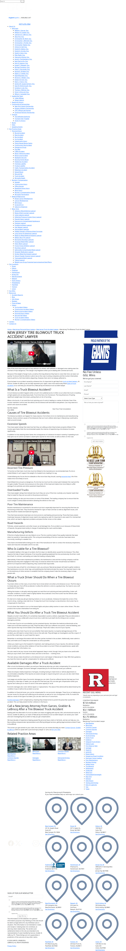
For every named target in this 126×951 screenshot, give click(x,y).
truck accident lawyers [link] (70, 381)
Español (16, 18)
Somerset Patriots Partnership (24, 112)
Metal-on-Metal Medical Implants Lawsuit (28, 235)
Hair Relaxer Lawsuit (21, 227)
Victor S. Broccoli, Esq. (22, 92)
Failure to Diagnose (21, 207)
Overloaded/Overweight (93, 775)
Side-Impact (89, 781)
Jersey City (15, 274)
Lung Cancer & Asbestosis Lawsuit (26, 233)
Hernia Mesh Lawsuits (22, 229)
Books (14, 123)
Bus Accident (19, 137)
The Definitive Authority (22, 117)
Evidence (88, 740)
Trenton (14, 287)
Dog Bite (17, 149)
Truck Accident (19, 176)
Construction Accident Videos (24, 309)
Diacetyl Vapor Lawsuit (22, 219)
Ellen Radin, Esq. (20, 55)
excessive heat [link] (66, 476)
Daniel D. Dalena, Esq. (22, 49)
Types (87, 789)
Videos (14, 305)
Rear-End (89, 777)
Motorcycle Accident (21, 156)
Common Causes (91, 727)
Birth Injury (18, 203)
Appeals (17, 182)
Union (14, 289)
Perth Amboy (16, 281)
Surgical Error (19, 205)
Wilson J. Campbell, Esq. (22, 94)
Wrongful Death (20, 178)
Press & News (16, 303)
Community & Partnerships (21, 104)
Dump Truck (90, 738)
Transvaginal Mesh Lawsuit (23, 258)
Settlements (89, 768)
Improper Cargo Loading (94, 758)
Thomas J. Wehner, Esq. (22, 90)
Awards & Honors (17, 102)
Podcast (14, 115)
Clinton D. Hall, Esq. (21, 47)
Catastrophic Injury (21, 141)
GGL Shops (15, 299)
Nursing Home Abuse (22, 160)
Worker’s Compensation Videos (25, 320)
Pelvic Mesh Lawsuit (21, 244)
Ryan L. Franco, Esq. (21, 82)
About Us (12, 26)
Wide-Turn (89, 772)
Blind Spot (89, 725)
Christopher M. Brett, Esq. (23, 39)
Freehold (15, 270)
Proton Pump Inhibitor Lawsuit (25, 246)
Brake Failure (90, 754)
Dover (14, 266)
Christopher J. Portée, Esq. (23, 43)
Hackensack (16, 272)
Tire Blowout (90, 766)
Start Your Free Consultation (62, 409)
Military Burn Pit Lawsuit (22, 238)
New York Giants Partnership (24, 106)
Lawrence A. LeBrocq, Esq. (23, 35)
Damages (89, 731)
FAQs (13, 125)
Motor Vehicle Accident (22, 153)
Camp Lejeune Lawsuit (22, 215)
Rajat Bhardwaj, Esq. (21, 76)
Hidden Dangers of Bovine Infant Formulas (28, 231)
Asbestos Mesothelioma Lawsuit (25, 211)
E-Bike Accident (20, 151)
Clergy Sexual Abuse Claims (23, 143)
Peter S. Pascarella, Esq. (22, 69)
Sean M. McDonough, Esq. (23, 86)
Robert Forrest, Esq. (21, 80)
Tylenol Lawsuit (20, 260)
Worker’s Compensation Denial (25, 192)
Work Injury (18, 190)
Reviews (14, 301)
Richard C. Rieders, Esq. (22, 78)
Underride (89, 770)
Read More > (11, 756)
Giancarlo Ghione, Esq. (22, 57)
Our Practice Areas (15, 129)
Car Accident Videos (21, 307)
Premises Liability (20, 164)
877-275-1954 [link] (56, 730)
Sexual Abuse (19, 172)
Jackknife (88, 752)
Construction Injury (21, 184)
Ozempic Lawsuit (20, 223)
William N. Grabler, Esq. (22, 32)
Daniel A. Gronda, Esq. (22, 51)
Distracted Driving (91, 734)
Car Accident (19, 139)
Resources (12, 293)
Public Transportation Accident (25, 168)
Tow (87, 787)
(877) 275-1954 (24, 24)
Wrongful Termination (22, 194)
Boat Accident (19, 135)
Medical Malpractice (18, 197)
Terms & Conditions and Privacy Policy (101, 438)
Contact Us (12, 324)
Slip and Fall (18, 174)
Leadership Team (17, 96)
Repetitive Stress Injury (22, 188)
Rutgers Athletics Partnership (24, 108)
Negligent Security (21, 158)
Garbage (88, 748)
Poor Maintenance (92, 760)
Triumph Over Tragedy (22, 119)
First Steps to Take (91, 746)
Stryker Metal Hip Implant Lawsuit (26, 254)
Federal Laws (90, 744)
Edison (14, 268)
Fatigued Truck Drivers (93, 742)
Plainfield (15, 285)
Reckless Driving (91, 762)
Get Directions (50, 834)
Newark (14, 279)
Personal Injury (17, 131)
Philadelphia (16, 283)
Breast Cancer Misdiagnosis (24, 199)
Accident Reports (17, 295)
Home (9, 329)
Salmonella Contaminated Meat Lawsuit (27, 250)
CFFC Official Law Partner (23, 110)
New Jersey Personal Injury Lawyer (24, 329)
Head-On (88, 750)
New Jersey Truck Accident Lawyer (47, 329)
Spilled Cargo (90, 764)
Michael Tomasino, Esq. (22, 67)
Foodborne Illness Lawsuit (23, 225)
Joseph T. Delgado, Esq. (22, 65)
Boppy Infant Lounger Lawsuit (24, 213)
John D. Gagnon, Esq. (21, 63)
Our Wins (12, 291)
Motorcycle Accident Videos (24, 311)
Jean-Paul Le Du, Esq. (21, 61)
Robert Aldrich (19, 100)
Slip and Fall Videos (21, 315)
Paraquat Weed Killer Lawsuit (24, 242)
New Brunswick (17, 276)
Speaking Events (17, 127)
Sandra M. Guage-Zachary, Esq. (25, 84)
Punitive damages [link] (13, 700)
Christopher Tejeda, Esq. (22, 45)
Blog (13, 297)
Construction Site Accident (23, 145)
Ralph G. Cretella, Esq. (22, 73)
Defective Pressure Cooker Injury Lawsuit (28, 217)
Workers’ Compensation (20, 180)
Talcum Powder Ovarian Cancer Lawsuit (27, 256)
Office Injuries (19, 186)
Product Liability (20, 166)
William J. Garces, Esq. (22, 30)
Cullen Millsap (19, 98)
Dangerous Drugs (20, 147)
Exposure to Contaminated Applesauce (27, 221)
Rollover (88, 779)
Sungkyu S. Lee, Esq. (21, 88)
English (11, 18)
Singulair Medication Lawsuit (24, 252)
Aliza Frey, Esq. (19, 37)
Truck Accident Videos (22, 317)
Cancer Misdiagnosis (21, 201)
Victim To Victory (20, 121)
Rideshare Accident (21, 170)
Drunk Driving (90, 736)
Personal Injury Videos (22, 313)
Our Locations (13, 264)
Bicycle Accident (20, 133)
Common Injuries (91, 729)
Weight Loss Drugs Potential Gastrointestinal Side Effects (33, 262)
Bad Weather (90, 723)
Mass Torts (15, 209)
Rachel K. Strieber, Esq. (22, 71)
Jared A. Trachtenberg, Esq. (23, 59)
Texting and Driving (92, 783)
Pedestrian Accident (21, 162)
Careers (11, 322)
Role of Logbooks (91, 785)
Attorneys (15, 28)
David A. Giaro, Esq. (21, 53)
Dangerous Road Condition (94, 756)
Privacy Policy (11, 946)
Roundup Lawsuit (20, 248)
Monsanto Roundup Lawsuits (24, 240)
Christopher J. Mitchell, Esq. (23, 41)
